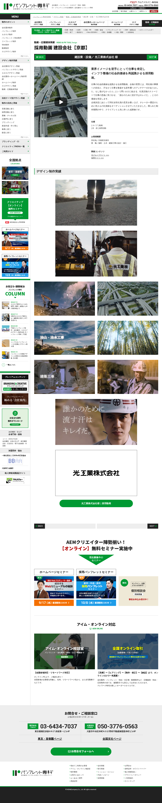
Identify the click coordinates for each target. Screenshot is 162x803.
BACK (41, 57)
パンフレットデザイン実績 (12, 70)
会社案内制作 (7, 28)
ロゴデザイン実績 (9, 86)
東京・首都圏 (107, 32)
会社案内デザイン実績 (11, 66)
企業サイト (133, 11)
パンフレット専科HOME (42, 17)
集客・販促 (99, 30)
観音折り (80, 32)
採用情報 (101, 778)
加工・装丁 (69, 32)
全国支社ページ (112, 738)
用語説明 (74, 781)
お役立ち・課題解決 (15, 290)
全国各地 (131, 32)
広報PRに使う (7, 119)
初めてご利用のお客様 (79, 766)
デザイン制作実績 (9, 60)
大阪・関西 (119, 32)
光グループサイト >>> (100, 155)
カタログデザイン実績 (11, 73)
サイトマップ (130, 781)
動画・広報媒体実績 (10, 89)
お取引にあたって (77, 775)
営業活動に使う (8, 109)
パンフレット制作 (9, 31)
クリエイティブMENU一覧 (13, 146)
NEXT (151, 57)
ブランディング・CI (114, 30)
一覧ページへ (24, 56)
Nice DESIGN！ (92, 32)
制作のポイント (8, 22)
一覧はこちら (10, 365)
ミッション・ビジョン (106, 772)
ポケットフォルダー (147, 30)
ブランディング (8, 122)
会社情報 (115, 11)
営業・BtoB (69, 30)
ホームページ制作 (9, 82)
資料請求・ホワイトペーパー (135, 769)
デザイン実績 (58, 17)
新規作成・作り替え (10, 126)
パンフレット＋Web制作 (12, 38)
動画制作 (5, 48)
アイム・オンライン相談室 (80, 769)
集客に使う (6, 129)
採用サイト (143, 11)
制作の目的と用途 (9, 103)
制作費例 (74, 772)
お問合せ (154, 11)
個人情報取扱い (130, 772)
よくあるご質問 (76, 778)
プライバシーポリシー (133, 775)
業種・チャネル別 (9, 116)
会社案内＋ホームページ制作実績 (14, 77)
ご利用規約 (129, 778)
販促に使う (6, 133)
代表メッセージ (103, 775)
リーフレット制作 (9, 41)
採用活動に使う (8, 112)
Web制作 (5, 45)
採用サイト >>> (97, 158)
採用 (78, 30)
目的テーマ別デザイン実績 (13, 98)
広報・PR (88, 30)
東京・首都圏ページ (50, 738)
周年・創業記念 (130, 30)
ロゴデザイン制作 (9, 52)
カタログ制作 (7, 34)
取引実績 (124, 11)
